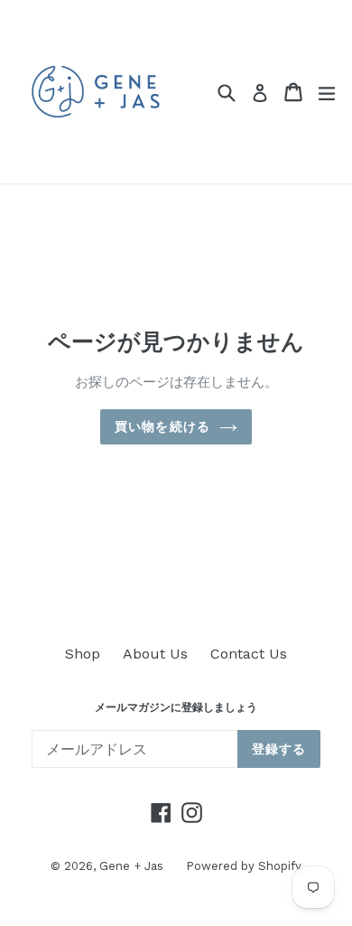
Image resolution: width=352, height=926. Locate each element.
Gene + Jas (131, 866)
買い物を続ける (162, 426)
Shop (82, 653)
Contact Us (248, 653)
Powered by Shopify (243, 866)
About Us (155, 653)
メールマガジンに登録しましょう (176, 707)
